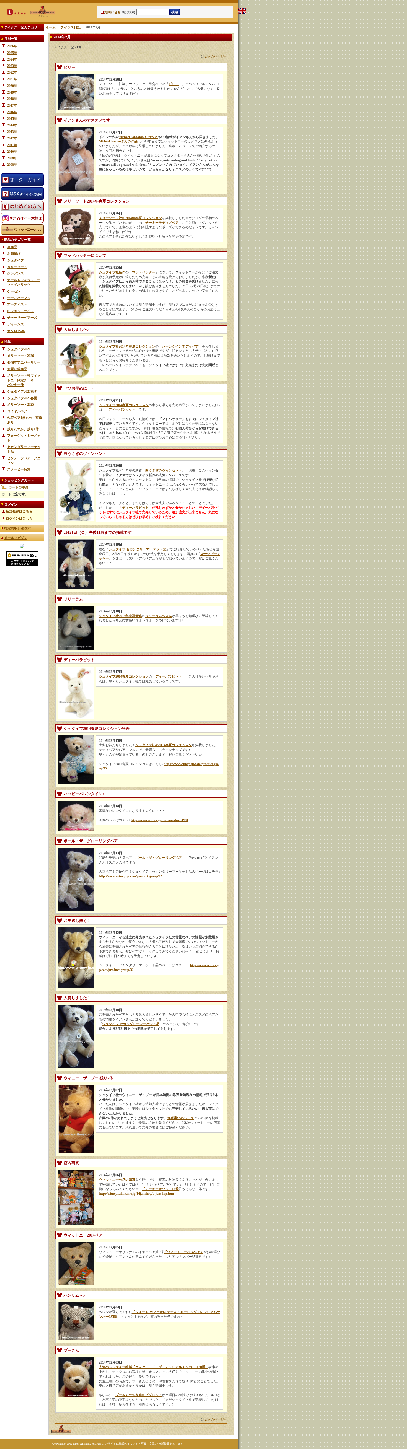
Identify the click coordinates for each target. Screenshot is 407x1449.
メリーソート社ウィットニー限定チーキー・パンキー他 (23, 380)
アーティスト (17, 304)
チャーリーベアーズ (22, 318)
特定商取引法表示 (17, 528)
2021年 (12, 79)
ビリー (174, 84)
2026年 (12, 46)
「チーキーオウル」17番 (160, 1189)
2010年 (12, 152)
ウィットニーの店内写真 (117, 1180)
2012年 (12, 138)
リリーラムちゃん (158, 616)
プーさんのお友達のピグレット (138, 1395)
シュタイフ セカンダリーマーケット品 (137, 549)
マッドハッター (143, 272)
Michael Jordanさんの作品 (118, 141)
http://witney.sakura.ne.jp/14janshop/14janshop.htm (136, 1194)
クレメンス (15, 273)
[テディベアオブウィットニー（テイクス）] (22, 547)
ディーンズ (15, 324)
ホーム (51, 27)
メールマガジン (15, 538)
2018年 (12, 99)
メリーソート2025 (20, 404)
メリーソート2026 (20, 356)
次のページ (216, 56)
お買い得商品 (17, 369)
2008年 (12, 165)
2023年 (12, 66)
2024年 (12, 59)
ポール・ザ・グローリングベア (158, 858)
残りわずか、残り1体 (23, 429)
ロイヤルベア (17, 411)
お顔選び (13, 254)
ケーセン (13, 291)
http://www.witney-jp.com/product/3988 (159, 820)
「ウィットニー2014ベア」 (184, 1252)
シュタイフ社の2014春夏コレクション (163, 745)
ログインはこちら (19, 518)
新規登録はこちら (19, 511)
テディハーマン (18, 298)
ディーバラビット (122, 409)
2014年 (12, 125)
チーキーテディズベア (162, 223)
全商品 (12, 247)
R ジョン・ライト (20, 311)
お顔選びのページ (180, 1118)
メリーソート (17, 267)
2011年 (12, 145)
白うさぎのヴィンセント (163, 470)
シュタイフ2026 (18, 349)
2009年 (12, 158)
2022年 (12, 72)
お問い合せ (112, 12)
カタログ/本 (16, 331)
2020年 (12, 86)
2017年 (12, 105)
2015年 (12, 119)
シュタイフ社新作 (112, 272)
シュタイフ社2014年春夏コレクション (127, 346)
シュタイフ (15, 260)
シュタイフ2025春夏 (22, 398)
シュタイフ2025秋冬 (22, 391)
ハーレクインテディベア (180, 346)
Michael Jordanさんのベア (138, 137)
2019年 (12, 92)
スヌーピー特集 (18, 469)
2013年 (12, 132)
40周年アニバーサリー (23, 362)
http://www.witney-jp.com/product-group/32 (130, 876)
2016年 (12, 112)
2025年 (12, 53)
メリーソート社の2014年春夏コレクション (130, 218)
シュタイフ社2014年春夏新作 (120, 616)
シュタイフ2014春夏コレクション (124, 405)
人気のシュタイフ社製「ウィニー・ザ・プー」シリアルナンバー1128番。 (153, 1367)
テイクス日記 (71, 27)
